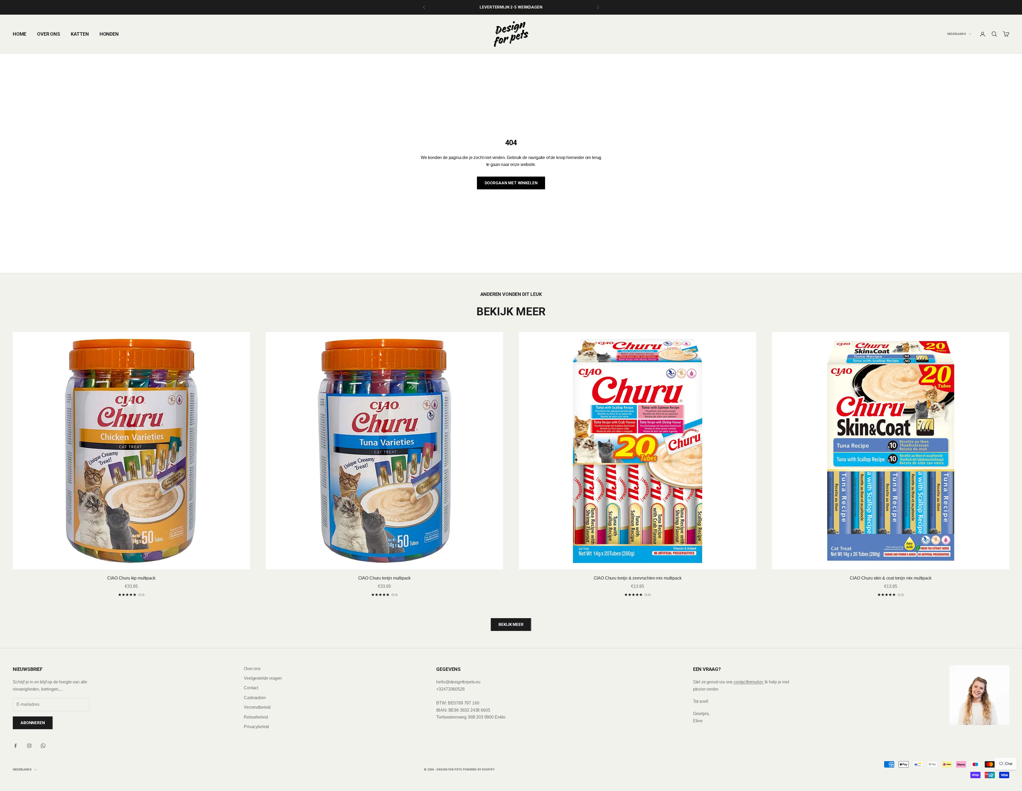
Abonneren (32, 722)
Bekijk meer (510, 624)
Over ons (48, 34)
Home (19, 34)
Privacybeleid (256, 726)
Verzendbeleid (257, 707)
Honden (109, 34)
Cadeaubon (255, 697)
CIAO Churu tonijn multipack (384, 578)
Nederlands (956, 34)
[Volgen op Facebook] (15, 745)
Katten (80, 34)
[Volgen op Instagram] (29, 745)
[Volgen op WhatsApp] (43, 745)
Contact (251, 688)
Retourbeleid (256, 717)
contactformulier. (748, 682)
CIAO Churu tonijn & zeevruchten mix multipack (638, 578)
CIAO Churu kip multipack (131, 578)
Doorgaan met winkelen (511, 183)
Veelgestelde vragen (263, 678)
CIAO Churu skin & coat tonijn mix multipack (890, 578)
